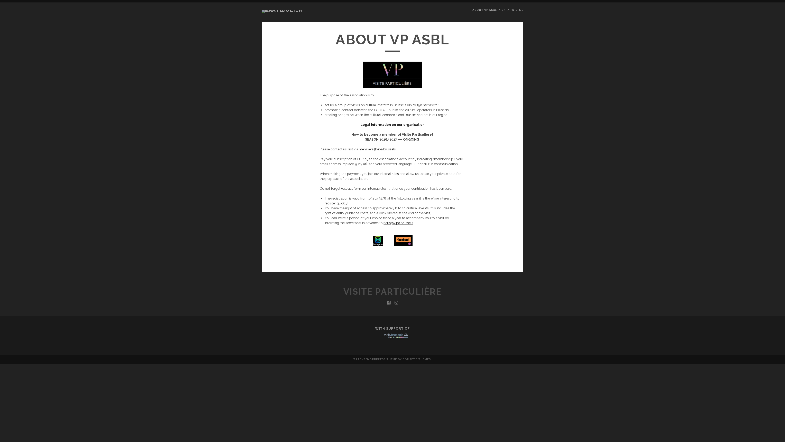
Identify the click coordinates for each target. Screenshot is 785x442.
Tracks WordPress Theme (375, 359)
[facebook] (388, 303)
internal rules (389, 174)
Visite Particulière (392, 292)
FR (512, 9)
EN (504, 9)
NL (521, 9)
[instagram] (396, 303)
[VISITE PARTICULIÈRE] (283, 10)
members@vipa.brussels (377, 149)
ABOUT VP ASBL (484, 9)
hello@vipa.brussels (398, 223)
